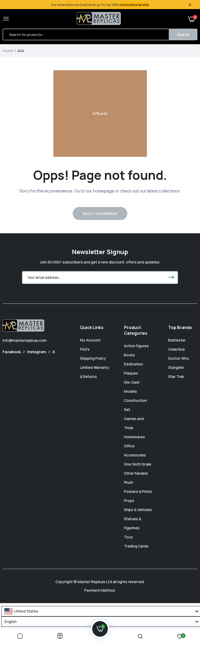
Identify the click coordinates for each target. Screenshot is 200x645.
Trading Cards (136, 546)
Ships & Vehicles (138, 509)
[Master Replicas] (99, 19)
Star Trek (176, 376)
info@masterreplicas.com (25, 340)
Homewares (134, 436)
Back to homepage (100, 213)
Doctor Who (178, 358)
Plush (128, 482)
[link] (20, 636)
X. (54, 351)
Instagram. (37, 351)
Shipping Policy (93, 358)
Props (129, 500)
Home (8, 50)
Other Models (136, 473)
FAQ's (85, 349)
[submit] (171, 277)
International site (134, 4)
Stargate (176, 367)
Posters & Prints (138, 491)
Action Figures (136, 345)
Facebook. (12, 351)
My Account (90, 340)
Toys (128, 536)
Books (129, 354)
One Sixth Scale (137, 464)
